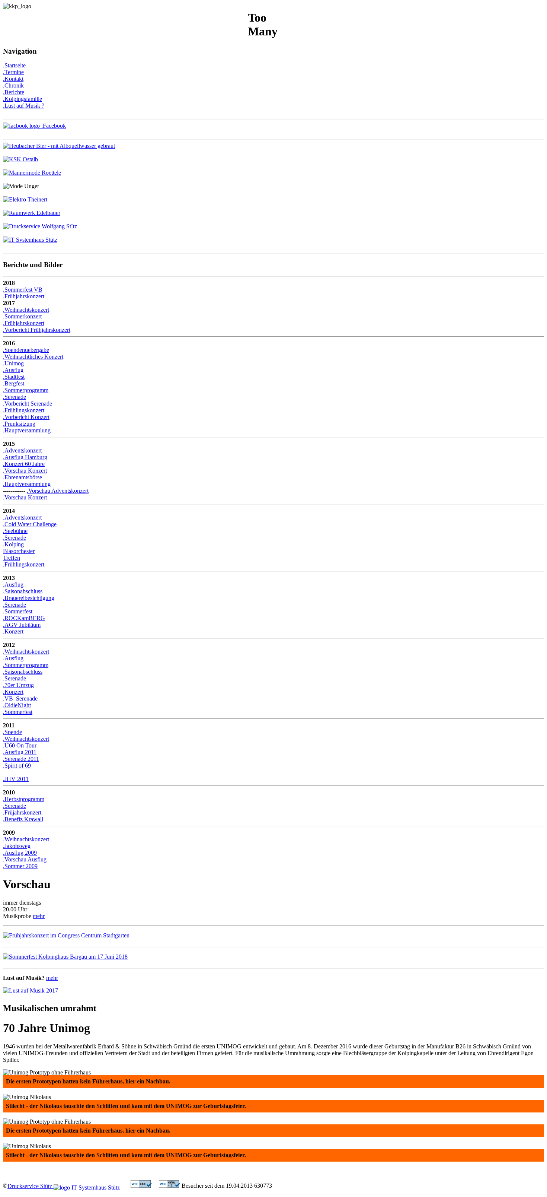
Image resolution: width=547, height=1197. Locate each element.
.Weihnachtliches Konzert (33, 356)
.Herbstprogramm (23, 799)
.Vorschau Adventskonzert (58, 491)
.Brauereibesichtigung (28, 598)
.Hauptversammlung (27, 430)
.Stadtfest (14, 377)
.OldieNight (17, 705)
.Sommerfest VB (22, 289)
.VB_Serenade (20, 698)
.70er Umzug (18, 685)
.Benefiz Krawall (23, 819)
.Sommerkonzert (22, 316)
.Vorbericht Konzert (26, 417)
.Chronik (13, 85)
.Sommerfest (17, 611)
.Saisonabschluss (22, 591)
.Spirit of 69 (17, 765)
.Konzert (13, 631)
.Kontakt (13, 79)
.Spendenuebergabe (26, 350)
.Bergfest (13, 383)
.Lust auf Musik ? (23, 105)
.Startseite (14, 65)
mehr (39, 916)
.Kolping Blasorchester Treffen (19, 551)
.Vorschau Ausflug (25, 859)
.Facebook (53, 126)
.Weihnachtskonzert (26, 310)
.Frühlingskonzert (23, 410)
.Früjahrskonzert (22, 812)
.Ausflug (13, 370)
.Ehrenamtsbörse (22, 477)
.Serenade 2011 (21, 759)
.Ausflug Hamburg (25, 457)
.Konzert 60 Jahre (24, 464)
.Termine (13, 72)
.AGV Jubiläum (22, 625)
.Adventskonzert (22, 450)
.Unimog (13, 363)
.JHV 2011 (16, 779)
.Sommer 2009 (20, 866)
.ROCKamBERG (24, 618)
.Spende (12, 732)
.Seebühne (15, 531)
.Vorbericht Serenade (27, 403)
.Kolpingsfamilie (22, 99)
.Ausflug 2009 (20, 853)
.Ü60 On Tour (19, 745)
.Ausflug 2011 (19, 752)
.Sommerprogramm (25, 390)
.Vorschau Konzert (25, 470)
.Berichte (13, 92)
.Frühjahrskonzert (23, 296)
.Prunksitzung (19, 423)
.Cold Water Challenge (30, 524)
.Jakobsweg (17, 846)
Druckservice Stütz (30, 1186)
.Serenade (14, 397)
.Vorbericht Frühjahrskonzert (36, 330)
